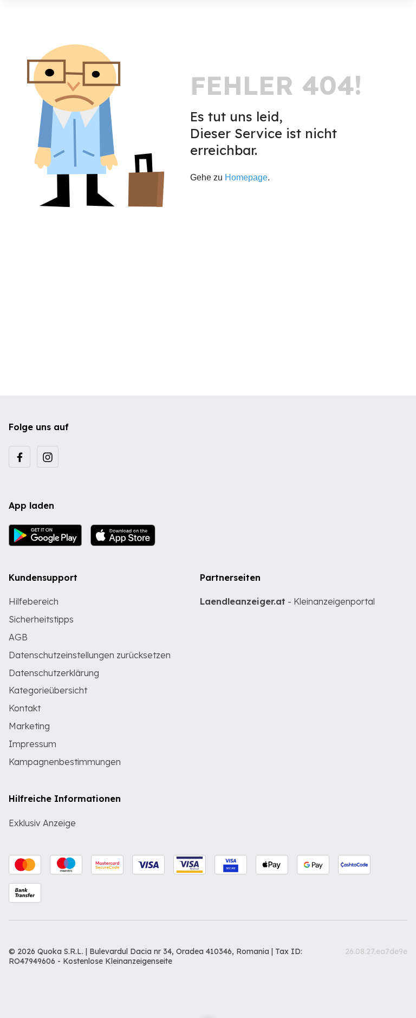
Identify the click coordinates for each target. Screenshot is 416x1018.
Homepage (246, 177)
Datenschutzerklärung (54, 672)
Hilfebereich (33, 601)
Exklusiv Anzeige (42, 823)
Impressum (32, 743)
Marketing (29, 726)
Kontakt (25, 708)
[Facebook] (19, 456)
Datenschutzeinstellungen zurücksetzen (90, 655)
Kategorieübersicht (48, 690)
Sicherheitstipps (41, 619)
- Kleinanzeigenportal (287, 601)
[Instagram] (47, 456)
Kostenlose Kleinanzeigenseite (117, 961)
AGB (18, 637)
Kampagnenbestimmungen (65, 761)
